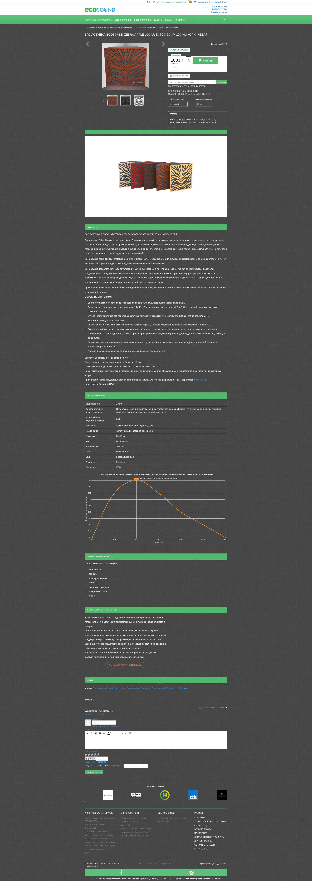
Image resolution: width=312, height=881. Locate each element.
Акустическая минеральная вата (136, 829)
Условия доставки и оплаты (210, 821)
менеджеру (201, 380)
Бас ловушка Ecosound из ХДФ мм (169, 688)
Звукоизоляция (123, 20)
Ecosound (192, 91)
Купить (207, 60)
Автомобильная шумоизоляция (135, 836)
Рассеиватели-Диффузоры (96, 839)
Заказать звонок (219, 12)
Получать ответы (92, 766)
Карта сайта (201, 849)
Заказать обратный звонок (125, 665)
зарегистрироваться (111, 726)
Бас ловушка (99, 688)
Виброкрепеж (164, 822)
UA (153, 2)
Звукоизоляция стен (130, 822)
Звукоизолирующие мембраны (135, 832)
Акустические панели (94, 825)
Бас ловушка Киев (116, 688)
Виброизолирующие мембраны (172, 818)
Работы (158, 20)
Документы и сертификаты (209, 837)
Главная (90, 27)
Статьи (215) (200, 825)
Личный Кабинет (203, 841)
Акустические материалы (98, 20)
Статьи (168, 20)
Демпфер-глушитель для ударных (100, 842)
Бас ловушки (90, 828)
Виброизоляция (142, 20)
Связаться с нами (204, 845)
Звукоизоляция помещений (133, 818)
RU (148, 2)
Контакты (180, 20)
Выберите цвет (178, 99)
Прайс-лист (200, 833)
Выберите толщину (203, 99)
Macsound (125, 825)
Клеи (87, 853)
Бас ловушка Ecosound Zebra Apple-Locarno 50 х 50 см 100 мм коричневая (148, 27)
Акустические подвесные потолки (100, 846)
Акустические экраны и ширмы (99, 835)
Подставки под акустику (96, 832)
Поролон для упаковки (95, 849)
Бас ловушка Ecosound (138, 688)
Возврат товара (202, 829)
